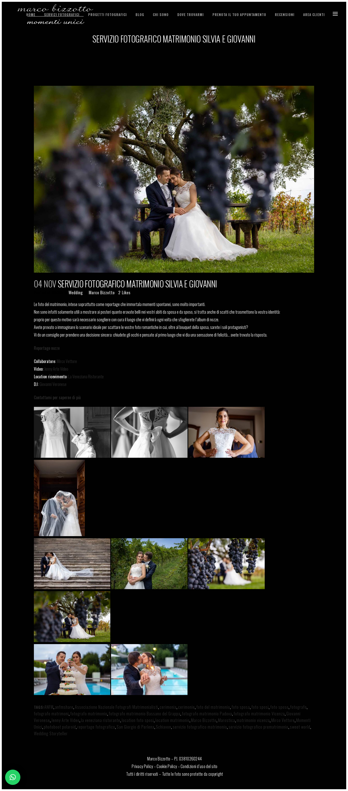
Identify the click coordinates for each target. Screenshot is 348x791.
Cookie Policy (167, 766)
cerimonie (186, 707)
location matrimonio (172, 720)
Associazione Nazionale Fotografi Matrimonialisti (116, 707)
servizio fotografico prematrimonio (258, 727)
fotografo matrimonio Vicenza (259, 714)
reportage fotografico (96, 727)
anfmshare (64, 707)
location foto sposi (138, 720)
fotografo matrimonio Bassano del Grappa (144, 714)
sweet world (300, 727)
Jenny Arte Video (56, 369)
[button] (12, 777)
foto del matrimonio (213, 707)
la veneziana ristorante (100, 720)
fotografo (298, 707)
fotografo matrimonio (88, 714)
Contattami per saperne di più (57, 397)
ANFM (48, 707)
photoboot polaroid (60, 727)
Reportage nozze (47, 348)
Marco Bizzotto (102, 292)
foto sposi (260, 707)
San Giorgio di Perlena (135, 727)
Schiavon (163, 727)
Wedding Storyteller (51, 733)
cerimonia (168, 707)
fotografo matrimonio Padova (207, 714)
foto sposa (241, 707)
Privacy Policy (142, 766)
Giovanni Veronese (52, 384)
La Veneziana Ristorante (86, 376)
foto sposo (279, 707)
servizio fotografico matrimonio (200, 727)
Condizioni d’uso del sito (199, 766)
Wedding (76, 292)
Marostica (226, 720)
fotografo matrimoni (51, 714)
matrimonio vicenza (253, 720)
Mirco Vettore (67, 361)
